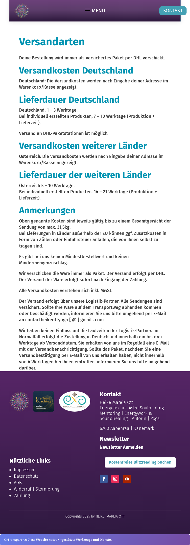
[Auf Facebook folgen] (104, 479)
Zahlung (22, 495)
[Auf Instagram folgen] (115, 479)
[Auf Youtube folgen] (127, 479)
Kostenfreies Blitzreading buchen (140, 462)
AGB (18, 482)
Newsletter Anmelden (121, 447)
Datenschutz (26, 476)
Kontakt (173, 10)
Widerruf (22, 489)
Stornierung (47, 489)
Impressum (24, 469)
